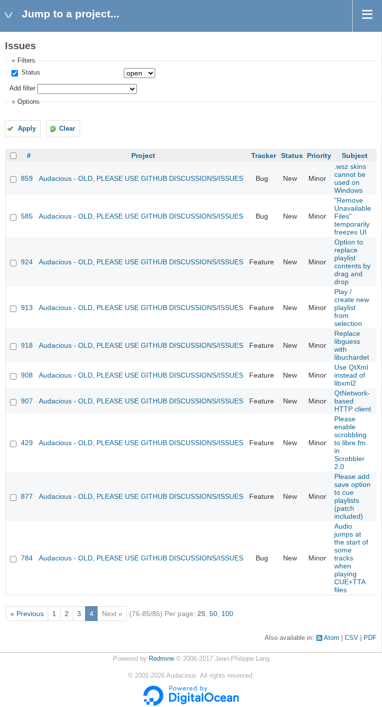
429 (27, 443)
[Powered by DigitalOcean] (191, 703)
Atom (331, 637)
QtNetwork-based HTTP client (352, 401)
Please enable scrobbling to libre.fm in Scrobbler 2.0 (350, 443)
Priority (319, 155)
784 (27, 558)
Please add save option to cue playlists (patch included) (352, 496)
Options (28, 101)
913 (27, 308)
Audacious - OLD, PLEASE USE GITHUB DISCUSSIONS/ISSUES (141, 178)
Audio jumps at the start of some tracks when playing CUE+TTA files (351, 558)
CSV (351, 637)
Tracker (263, 155)
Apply (27, 128)
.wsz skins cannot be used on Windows (350, 178)
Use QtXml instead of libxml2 (351, 375)
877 (27, 496)
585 (27, 216)
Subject (355, 155)
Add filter (22, 88)
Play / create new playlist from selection (351, 307)
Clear (67, 128)
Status (29, 72)
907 (27, 401)
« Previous (27, 614)
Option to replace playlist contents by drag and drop (352, 262)
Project (143, 155)
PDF (370, 637)
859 (27, 178)
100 (227, 614)
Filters (26, 60)
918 (27, 345)
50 (213, 614)
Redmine (161, 658)
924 (27, 262)
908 (27, 375)
